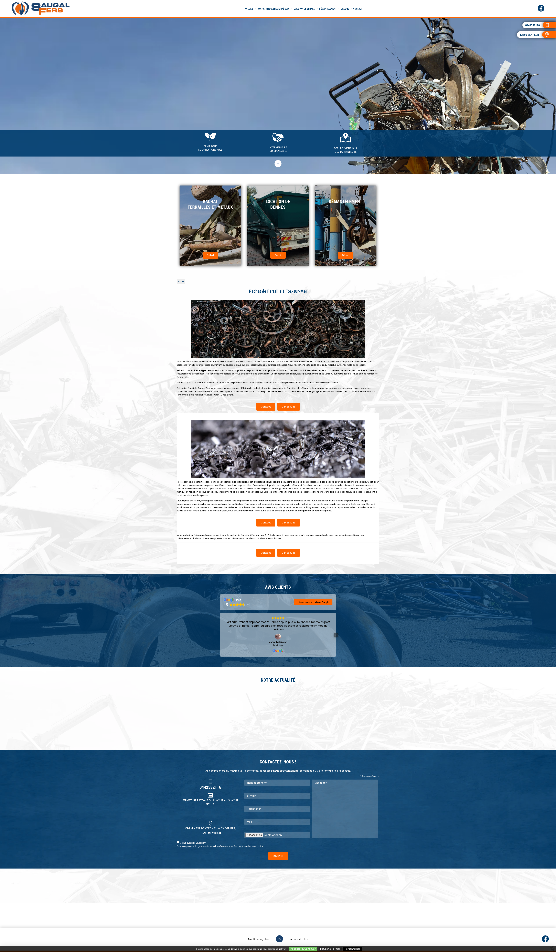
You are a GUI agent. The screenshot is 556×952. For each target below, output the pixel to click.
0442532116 (288, 406)
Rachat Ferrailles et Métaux (273, 8)
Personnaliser (352, 949)
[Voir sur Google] (278, 637)
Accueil (249, 8)
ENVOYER (278, 856)
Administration (299, 939)
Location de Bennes (304, 8)
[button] (220, 635)
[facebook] (541, 10)
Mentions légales (258, 939)
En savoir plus (329, 735)
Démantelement (327, 8)
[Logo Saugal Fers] (41, 8)
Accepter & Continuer (303, 949)
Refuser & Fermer (330, 949)
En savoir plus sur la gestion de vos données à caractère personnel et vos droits (220, 846)
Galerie (345, 8)
